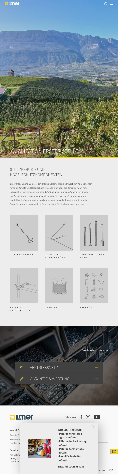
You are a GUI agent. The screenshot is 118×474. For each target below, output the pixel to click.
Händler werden (17, 443)
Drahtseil (52, 307)
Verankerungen (22, 255)
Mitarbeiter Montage (71, 448)
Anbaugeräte (15, 455)
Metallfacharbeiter (70, 456)
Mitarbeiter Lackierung (72, 441)
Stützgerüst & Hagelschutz (16, 460)
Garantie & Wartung (18, 435)
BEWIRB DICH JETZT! (71, 466)
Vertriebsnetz (16, 439)
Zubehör (86, 307)
